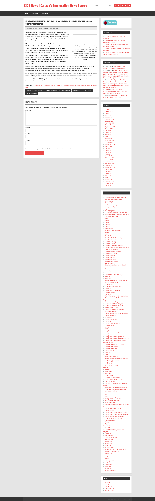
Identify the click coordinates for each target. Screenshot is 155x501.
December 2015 (109, 111)
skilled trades (109, 435)
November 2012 (109, 164)
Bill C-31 (107, 220)
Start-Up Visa (109, 439)
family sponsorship (110, 292)
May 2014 (108, 134)
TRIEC (107, 459)
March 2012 (108, 179)
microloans (108, 371)
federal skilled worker (111, 307)
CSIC (106, 273)
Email (27, 134)
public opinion (109, 410)
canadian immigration (64, 90)
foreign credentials (110, 315)
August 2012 (109, 169)
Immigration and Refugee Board (114, 337)
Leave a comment (54, 28)
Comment (28, 110)
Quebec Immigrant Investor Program (116, 412)
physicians (108, 393)
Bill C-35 (107, 222)
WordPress (116, 499)
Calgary (107, 232)
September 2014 (110, 127)
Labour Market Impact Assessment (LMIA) (117, 358)
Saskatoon (108, 433)
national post (109, 375)
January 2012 (109, 183)
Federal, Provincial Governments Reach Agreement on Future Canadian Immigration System (115, 91)
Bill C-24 (107, 218)
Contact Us (45, 14)
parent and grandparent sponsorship (116, 387)
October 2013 (109, 142)
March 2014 (108, 138)
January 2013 (109, 160)
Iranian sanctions (110, 350)
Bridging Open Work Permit (113, 230)
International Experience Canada (114, 344)
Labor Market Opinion (111, 356)
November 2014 (109, 123)
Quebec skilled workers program (114, 416)
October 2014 (109, 125)
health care (108, 321)
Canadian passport (110, 257)
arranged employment (111, 207)
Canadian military (110, 255)
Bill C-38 (107, 224)
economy (107, 276)
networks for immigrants (112, 377)
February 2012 (109, 181)
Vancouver (108, 463)
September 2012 (110, 167)
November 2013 (109, 140)
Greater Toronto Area (111, 319)
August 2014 (109, 129)
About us (35, 14)
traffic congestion (110, 457)
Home (26, 14)
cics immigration (110, 263)
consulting (108, 271)
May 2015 (108, 115)
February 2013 (109, 158)
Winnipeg (108, 466)
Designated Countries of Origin (114, 274)
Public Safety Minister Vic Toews (86, 85)
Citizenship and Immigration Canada (82, 90)
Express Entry (109, 284)
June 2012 (108, 173)
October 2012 (109, 165)
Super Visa (108, 445)
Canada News (109, 236)
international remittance (112, 346)
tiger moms (108, 453)
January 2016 (109, 109)
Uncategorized (109, 461)
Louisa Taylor (109, 364)
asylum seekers (109, 209)
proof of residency (110, 402)
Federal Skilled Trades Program (114, 304)
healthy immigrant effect (112, 323)
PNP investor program (111, 397)
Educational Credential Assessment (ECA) (117, 280)
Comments (109, 488)
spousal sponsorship (111, 437)
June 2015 (108, 113)
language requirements (112, 360)
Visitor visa (108, 464)
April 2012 (108, 177)
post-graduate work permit (113, 399)
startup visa (108, 441)
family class (108, 288)
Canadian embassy (110, 243)
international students (111, 348)
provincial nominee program (113, 408)
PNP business (109, 395)
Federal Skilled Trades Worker (114, 306)
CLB (106, 269)
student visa (108, 443)
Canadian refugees (110, 259)
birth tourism (109, 228)
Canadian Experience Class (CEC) (114, 245)
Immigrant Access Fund (112, 333)
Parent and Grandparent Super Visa (115, 389)
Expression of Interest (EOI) (113, 286)
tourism (107, 455)
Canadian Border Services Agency (35, 90)
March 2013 (108, 156)
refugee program (110, 420)
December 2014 (109, 121)
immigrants (108, 335)
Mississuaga (108, 373)
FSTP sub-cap (109, 317)
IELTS (106, 329)
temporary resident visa (112, 451)
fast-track (108, 294)
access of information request (113, 199)
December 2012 (109, 162)
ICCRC (107, 327)
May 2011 (108, 185)
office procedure (110, 381)
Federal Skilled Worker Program (114, 309)
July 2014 (108, 131)
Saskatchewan (109, 428)
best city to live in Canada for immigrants (117, 214)
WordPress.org (109, 490)
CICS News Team (43, 28)
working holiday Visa (111, 470)
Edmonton (108, 278)
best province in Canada (112, 216)
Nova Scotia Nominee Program (114, 379)
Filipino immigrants (111, 311)
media (107, 369)
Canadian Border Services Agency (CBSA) (44, 85)
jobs (106, 354)
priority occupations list (112, 400)
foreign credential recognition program (116, 313)
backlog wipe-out (110, 211)
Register (107, 482)
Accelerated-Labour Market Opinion (115, 197)
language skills (109, 362)
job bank (107, 352)
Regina (107, 422)
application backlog (111, 205)
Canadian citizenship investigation (67, 85)
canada (107, 234)
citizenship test (109, 267)
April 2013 (108, 154)
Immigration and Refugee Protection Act (117, 338)
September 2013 (110, 144)
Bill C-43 (107, 226)
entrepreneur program (111, 282)
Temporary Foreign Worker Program (115, 449)
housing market (109, 325)
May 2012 (108, 175)
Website (27, 140)
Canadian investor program (113, 251)
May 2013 (108, 152)
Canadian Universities (111, 261)
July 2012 (108, 171)
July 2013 (108, 148)
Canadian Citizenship (51, 90)
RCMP (27, 87)
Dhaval (107, 89)
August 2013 (109, 146)
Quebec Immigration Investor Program (116, 414)
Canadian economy (110, 242)
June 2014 (108, 133)
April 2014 (108, 136)
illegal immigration (110, 331)
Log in (107, 484)
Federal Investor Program (112, 302)
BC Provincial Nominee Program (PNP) (116, 212)
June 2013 (108, 150)
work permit (108, 468)
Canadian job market (111, 253)
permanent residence (32, 93)
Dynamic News (125, 499)
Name (27, 127)
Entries (108, 486)
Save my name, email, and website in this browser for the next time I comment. (48, 149)
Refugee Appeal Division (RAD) (114, 418)
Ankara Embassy (110, 203)
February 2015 (109, 119)
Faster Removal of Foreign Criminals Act (116, 296)
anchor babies (109, 201)
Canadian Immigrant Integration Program (117, 247)
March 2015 (108, 117)
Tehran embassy (109, 447)
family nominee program (112, 290)
